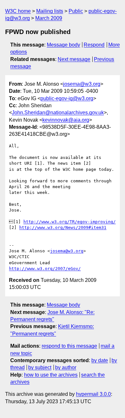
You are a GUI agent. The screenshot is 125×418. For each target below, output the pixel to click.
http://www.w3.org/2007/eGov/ (45, 268)
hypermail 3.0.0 (93, 394)
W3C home (18, 11)
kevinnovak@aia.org (65, 120)
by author (65, 367)
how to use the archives (51, 375)
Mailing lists (49, 11)
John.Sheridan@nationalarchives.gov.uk (58, 112)
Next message (74, 59)
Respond (94, 45)
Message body (63, 45)
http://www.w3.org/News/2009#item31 (62, 227)
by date (99, 360)
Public (76, 11)
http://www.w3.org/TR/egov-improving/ (69, 221)
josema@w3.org (81, 84)
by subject (39, 367)
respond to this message (69, 346)
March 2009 (48, 18)
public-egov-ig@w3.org (66, 98)
